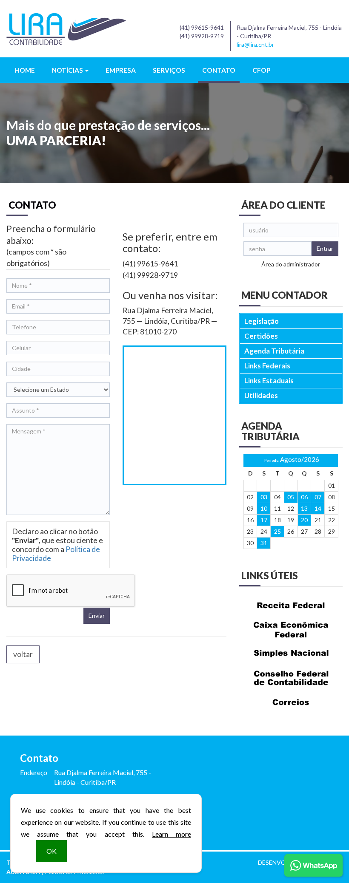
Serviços (169, 70)
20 (304, 520)
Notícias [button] (68, 70)
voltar (23, 654)
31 (263, 542)
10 (263, 508)
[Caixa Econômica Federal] (290, 629)
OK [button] (51, 851)
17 (263, 520)
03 (263, 497)
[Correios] (290, 702)
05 (290, 497)
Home (25, 70)
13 (304, 508)
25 (277, 531)
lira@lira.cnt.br (255, 44)
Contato (218, 70)
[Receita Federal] (290, 605)
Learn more (171, 834)
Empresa (121, 70)
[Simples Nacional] (290, 654)
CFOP (261, 70)
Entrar (325, 248)
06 (304, 497)
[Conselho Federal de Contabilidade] (290, 678)
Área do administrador (290, 264)
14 (318, 508)
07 (318, 497)
